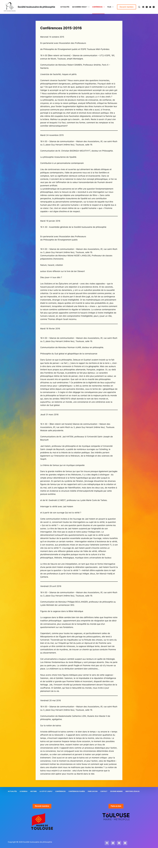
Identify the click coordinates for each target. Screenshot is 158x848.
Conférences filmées (76, 791)
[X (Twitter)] (147, 7)
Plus (109, 7)
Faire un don (93, 791)
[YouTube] (154, 7)
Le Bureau (23, 791)
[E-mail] (150, 7)
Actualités (64, 7)
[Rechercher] (139, 7)
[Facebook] (143, 7)
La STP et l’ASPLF (46, 791)
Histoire (33, 791)
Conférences (97, 7)
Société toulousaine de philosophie (36, 7)
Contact (103, 791)
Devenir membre (126, 7)
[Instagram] (119, 843)
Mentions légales (132, 791)
